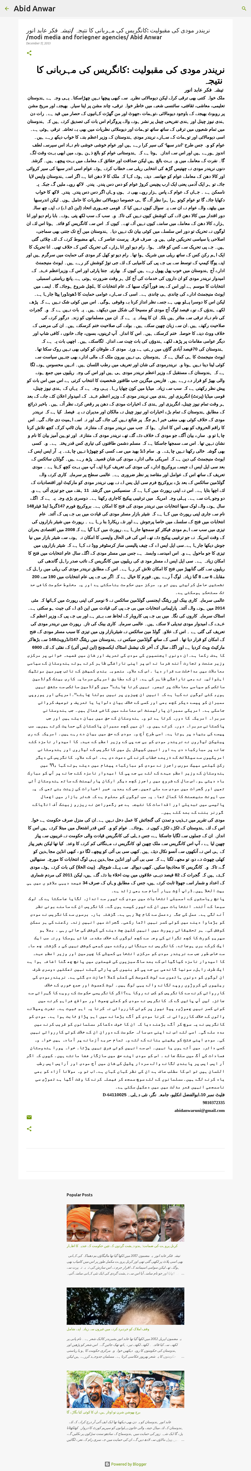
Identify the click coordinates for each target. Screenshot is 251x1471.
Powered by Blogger (128, 1464)
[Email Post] (29, 1119)
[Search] (62, 8)
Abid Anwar (35, 8)
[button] (29, 53)
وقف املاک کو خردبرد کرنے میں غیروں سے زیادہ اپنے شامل (108, 1329)
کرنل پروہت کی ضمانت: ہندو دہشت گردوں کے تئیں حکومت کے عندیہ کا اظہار (122, 1246)
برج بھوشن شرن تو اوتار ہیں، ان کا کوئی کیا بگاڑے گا (103, 1412)
